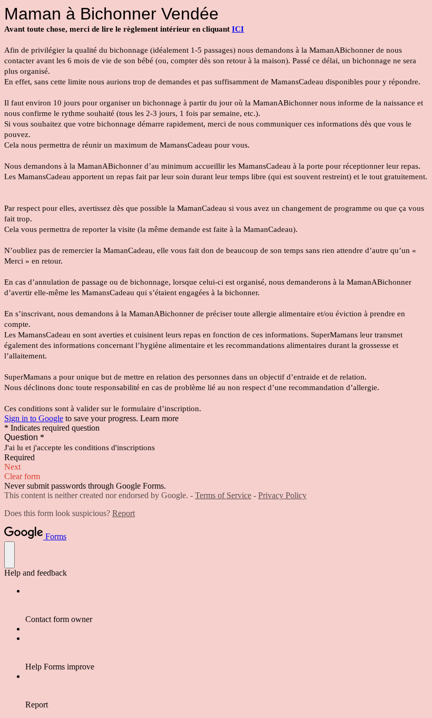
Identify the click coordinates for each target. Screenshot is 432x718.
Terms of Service (223, 495)
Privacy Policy (282, 495)
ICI (238, 29)
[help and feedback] (9, 554)
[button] (216, 467)
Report (123, 513)
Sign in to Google (33, 418)
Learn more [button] (159, 418)
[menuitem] (226, 605)
